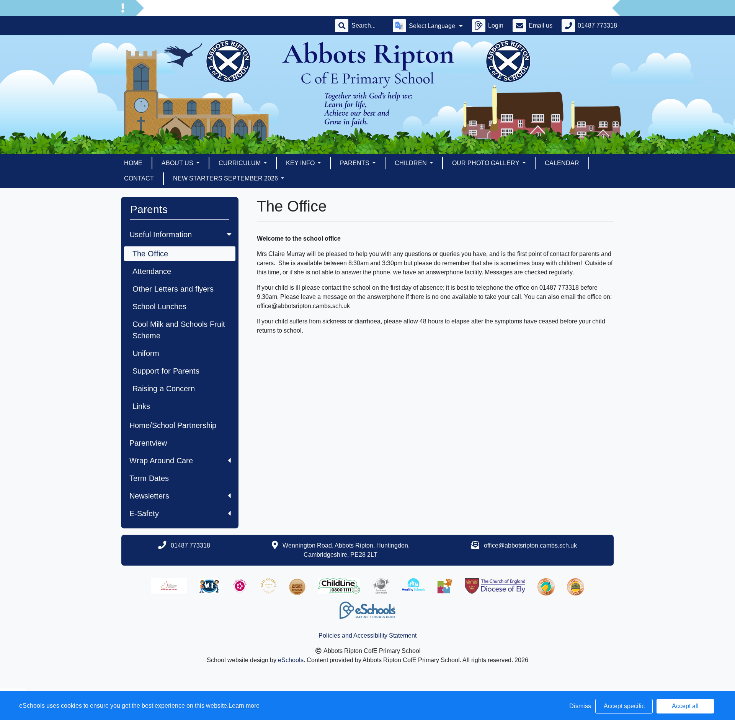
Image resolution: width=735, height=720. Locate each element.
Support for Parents (165, 371)
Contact (139, 178)
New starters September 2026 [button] (226, 178)
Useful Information (160, 234)
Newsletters (149, 496)
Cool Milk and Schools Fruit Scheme (178, 330)
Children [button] (411, 163)
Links (141, 406)
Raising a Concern (163, 388)
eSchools (291, 660)
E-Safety (144, 513)
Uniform (145, 353)
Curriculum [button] (240, 163)
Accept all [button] (685, 706)
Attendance (151, 271)
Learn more (244, 705)
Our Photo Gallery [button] (486, 163)
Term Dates (149, 478)
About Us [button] (178, 163)
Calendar (562, 163)
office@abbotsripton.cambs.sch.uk (530, 545)
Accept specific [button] (624, 706)
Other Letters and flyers (173, 289)
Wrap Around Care (161, 460)
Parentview (148, 443)
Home (133, 163)
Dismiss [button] (580, 706)
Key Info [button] (301, 163)
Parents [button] (355, 163)
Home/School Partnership (172, 425)
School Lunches (159, 306)
